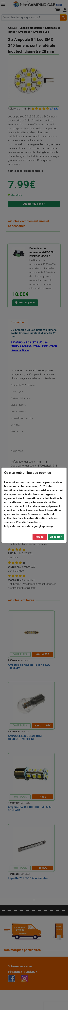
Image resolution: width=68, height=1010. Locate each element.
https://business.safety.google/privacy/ (28, 526)
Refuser (40, 536)
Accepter (56, 536)
